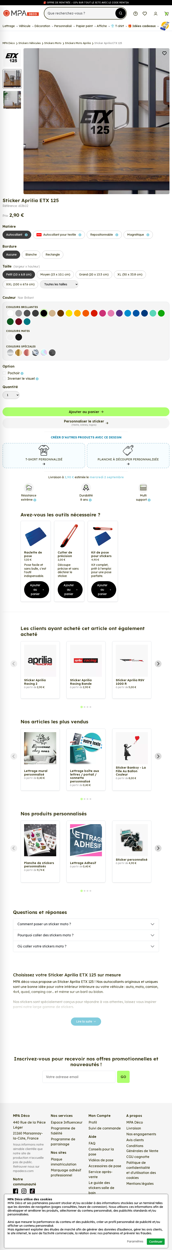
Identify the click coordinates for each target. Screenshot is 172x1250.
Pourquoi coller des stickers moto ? (45, 935)
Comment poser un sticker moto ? (44, 924)
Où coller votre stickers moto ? (41, 946)
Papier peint (85, 26)
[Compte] (156, 13)
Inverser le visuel (22, 378)
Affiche (102, 26)
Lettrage (9, 26)
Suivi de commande (105, 1128)
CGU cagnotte (137, 1157)
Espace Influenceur (66, 1122)
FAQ (92, 1143)
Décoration (42, 26)
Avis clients (135, 1140)
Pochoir (14, 373)
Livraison (133, 1128)
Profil (93, 1122)
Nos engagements (141, 1134)
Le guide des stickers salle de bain (101, 1188)
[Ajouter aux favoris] (164, 52)
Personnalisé (63, 26)
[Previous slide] (13, 663)
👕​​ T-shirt (118, 26)
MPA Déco (134, 1122)
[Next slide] (158, 663)
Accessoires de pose (105, 1166)
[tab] (81, 707)
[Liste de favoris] (145, 13)
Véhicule (25, 26)
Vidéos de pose (101, 1160)
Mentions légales (140, 1183)
